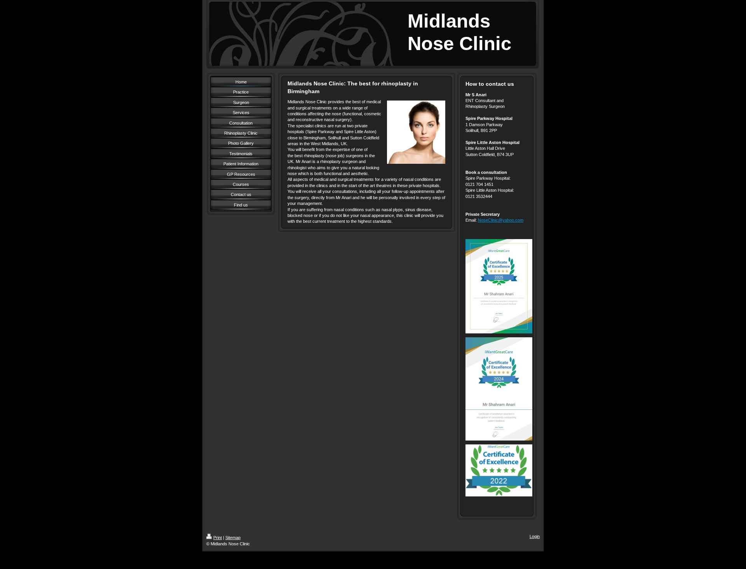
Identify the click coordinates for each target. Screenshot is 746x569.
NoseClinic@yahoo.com (500, 220)
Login (535, 536)
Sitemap (233, 537)
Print (217, 537)
